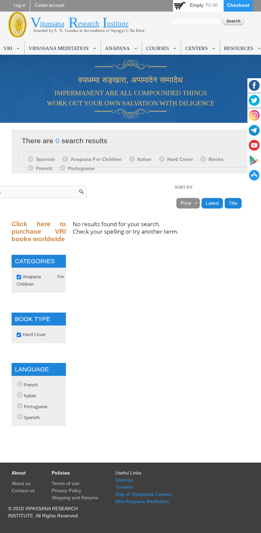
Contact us (23, 490)
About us (21, 483)
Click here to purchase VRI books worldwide (39, 231)
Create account (50, 5)
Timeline (124, 487)
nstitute (117, 23)
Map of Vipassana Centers (143, 494)
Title (233, 203)
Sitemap (124, 480)
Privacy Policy (66, 490)
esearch (88, 23)
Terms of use (66, 483)
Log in (19, 5)
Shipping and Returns (75, 497)
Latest (212, 203)
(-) (32, 158)
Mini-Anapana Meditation (142, 501)
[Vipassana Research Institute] (17, 34)
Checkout (238, 5)
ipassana (52, 23)
